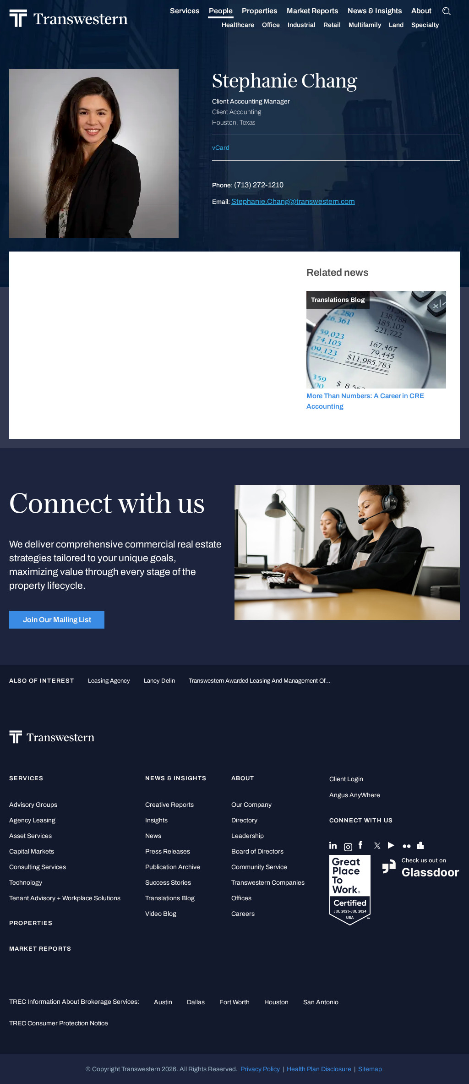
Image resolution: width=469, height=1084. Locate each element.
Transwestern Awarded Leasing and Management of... (260, 681)
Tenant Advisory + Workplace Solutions (64, 898)
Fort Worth (234, 1002)
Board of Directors (257, 851)
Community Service (259, 867)
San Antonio (320, 1002)
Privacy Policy (260, 1069)
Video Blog (160, 913)
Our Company (251, 804)
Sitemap (370, 1069)
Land (396, 25)
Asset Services (30, 835)
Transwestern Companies (268, 882)
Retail (332, 25)
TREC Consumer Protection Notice (58, 1023)
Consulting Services (37, 867)
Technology (25, 882)
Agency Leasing (32, 820)
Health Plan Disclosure (319, 1069)
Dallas (196, 1002)
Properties (260, 11)
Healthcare (238, 25)
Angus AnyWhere (354, 795)
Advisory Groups (33, 804)
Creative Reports (169, 804)
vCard (220, 147)
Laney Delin (159, 681)
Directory (244, 820)
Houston (276, 1002)
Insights (156, 820)
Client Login (346, 779)
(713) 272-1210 (259, 185)
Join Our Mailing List (57, 620)
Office (271, 25)
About (421, 11)
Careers (243, 913)
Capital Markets (31, 851)
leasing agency (109, 681)
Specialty (425, 25)
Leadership (247, 835)
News (153, 835)
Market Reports (312, 11)
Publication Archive (172, 867)
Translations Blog (170, 898)
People (221, 11)
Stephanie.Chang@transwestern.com (293, 201)
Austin (163, 1002)
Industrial (302, 25)
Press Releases (167, 851)
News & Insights (375, 11)
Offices (241, 898)
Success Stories (168, 882)
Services (185, 11)
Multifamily (365, 25)
